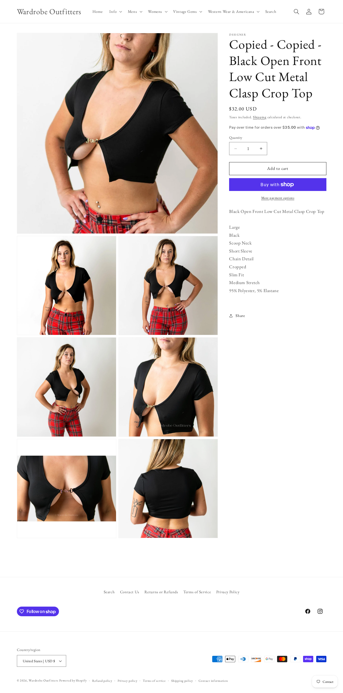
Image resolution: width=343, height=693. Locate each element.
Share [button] (240, 315)
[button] (115, 11)
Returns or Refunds (161, 591)
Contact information (213, 681)
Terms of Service (197, 591)
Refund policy (102, 681)
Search (109, 591)
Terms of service (154, 681)
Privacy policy (127, 681)
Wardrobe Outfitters (43, 680)
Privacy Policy (228, 591)
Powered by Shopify (73, 680)
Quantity (235, 137)
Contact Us (129, 591)
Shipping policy (182, 681)
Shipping (259, 117)
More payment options (277, 198)
